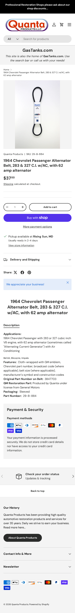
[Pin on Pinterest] (29, 272)
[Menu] (69, 24)
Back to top (37, 491)
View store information (21, 245)
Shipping (8, 184)
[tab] (11, 325)
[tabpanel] (37, 365)
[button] (62, 24)
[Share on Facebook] (22, 272)
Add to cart (50, 207)
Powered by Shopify (39, 604)
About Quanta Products (22, 537)
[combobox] (37, 39)
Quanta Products (13, 154)
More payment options (37, 226)
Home (6, 69)
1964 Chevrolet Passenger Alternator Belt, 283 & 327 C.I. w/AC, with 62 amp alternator (36, 74)
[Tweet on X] (15, 272)
